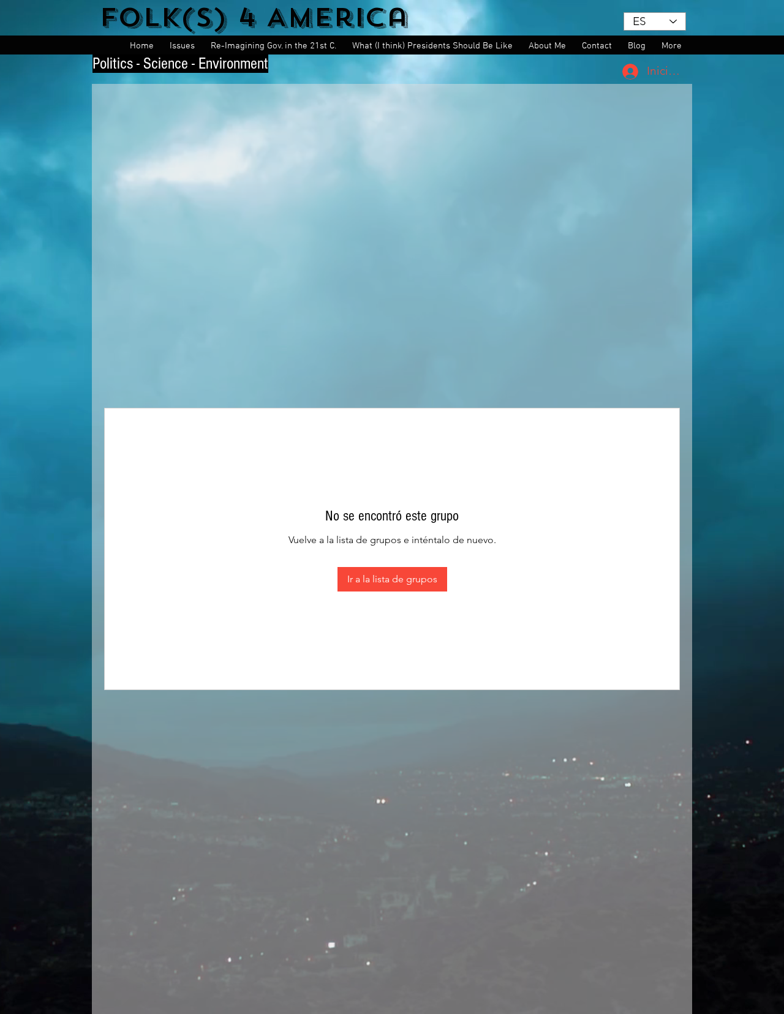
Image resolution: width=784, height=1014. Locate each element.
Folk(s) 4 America (254, 17)
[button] (184, 46)
